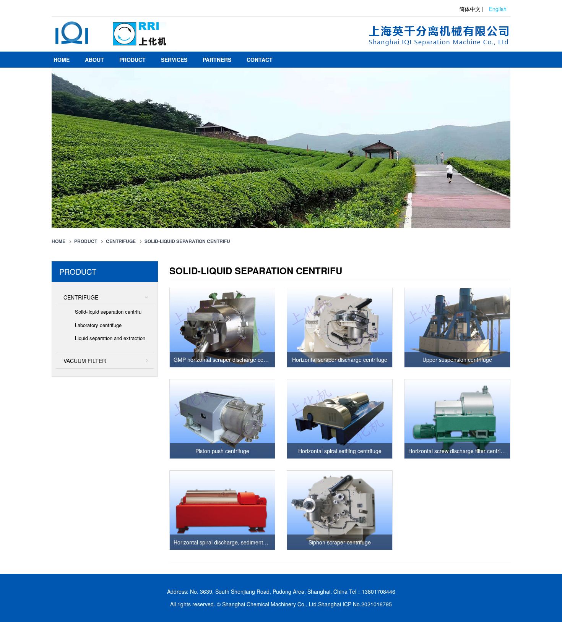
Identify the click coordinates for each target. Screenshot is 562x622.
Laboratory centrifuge (98, 325)
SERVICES (174, 59)
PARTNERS (217, 59)
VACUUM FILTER (84, 360)
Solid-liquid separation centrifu (187, 241)
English (498, 9)
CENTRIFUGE (121, 241)
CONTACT (260, 59)
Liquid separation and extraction (110, 338)
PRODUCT (132, 59)
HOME (62, 59)
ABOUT (94, 59)
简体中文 (470, 9)
